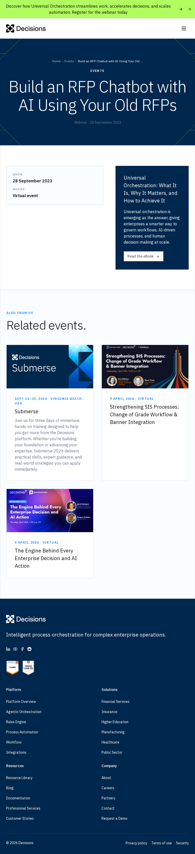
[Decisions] (26, 28)
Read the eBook (140, 256)
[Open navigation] (184, 28)
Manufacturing (113, 732)
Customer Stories (20, 818)
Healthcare (110, 742)
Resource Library (19, 778)
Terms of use (161, 843)
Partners (108, 798)
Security (182, 843)
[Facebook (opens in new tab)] (22, 649)
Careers (108, 788)
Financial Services (115, 701)
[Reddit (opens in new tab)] (29, 649)
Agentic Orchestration (23, 711)
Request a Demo (114, 818)
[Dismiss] (190, 9)
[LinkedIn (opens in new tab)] (8, 649)
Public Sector (112, 752)
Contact (108, 808)
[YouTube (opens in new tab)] (15, 649)
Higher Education (115, 722)
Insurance (109, 711)
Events (69, 61)
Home (56, 61)
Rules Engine (16, 722)
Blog (10, 788)
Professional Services (23, 808)
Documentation (18, 798)
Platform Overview (21, 701)
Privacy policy (136, 843)
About (106, 778)
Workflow (14, 742)
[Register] (181, 9)
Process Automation (22, 732)
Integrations (16, 752)
